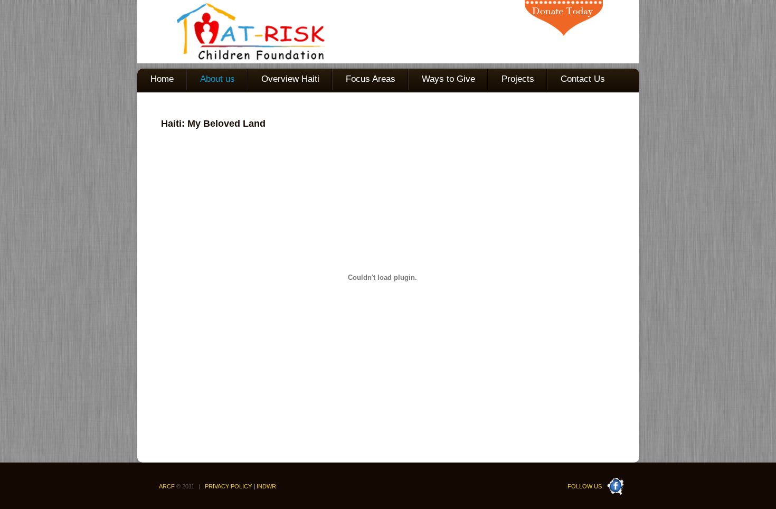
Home (162, 79)
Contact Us (583, 79)
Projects (517, 79)
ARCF (179, 486)
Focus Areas (370, 79)
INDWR (266, 486)
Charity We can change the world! (231, 32)
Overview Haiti (290, 79)
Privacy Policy (228, 486)
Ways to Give (448, 79)
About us (217, 79)
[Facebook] (615, 480)
